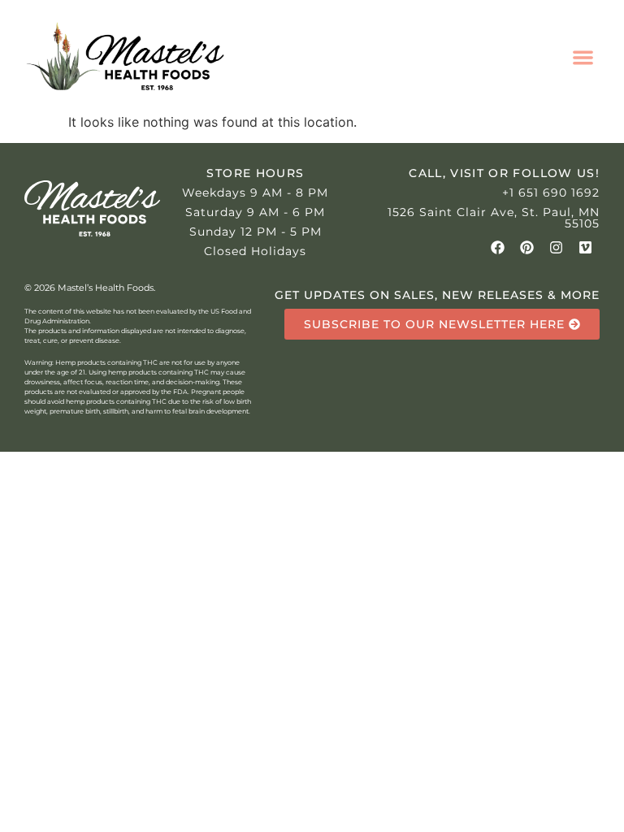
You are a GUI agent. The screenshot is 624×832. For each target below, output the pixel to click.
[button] (583, 57)
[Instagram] (556, 247)
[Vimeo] (585, 247)
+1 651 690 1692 (551, 192)
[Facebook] (498, 247)
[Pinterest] (527, 247)
